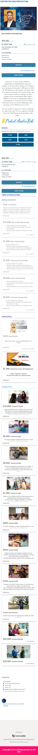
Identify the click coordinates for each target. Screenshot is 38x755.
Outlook (29, 44)
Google (33, 44)
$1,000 (10, 135)
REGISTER (18, 65)
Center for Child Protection (14, 1)
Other (18, 144)
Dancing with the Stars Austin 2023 (13, 704)
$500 (26, 135)
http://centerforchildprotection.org (14, 691)
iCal (26, 44)
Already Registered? (27, 70)
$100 (26, 139)
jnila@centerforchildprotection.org (14, 689)
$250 (9, 139)
